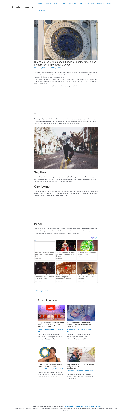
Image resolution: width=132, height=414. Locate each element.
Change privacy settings (93, 406)
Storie (87, 3)
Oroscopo (48, 3)
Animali (108, 3)
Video (55, 3)
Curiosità (63, 3)
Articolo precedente (41, 291)
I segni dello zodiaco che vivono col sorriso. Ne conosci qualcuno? (80, 366)
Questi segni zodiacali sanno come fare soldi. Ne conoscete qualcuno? (80, 324)
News (80, 3)
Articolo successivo (91, 291)
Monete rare (42, 11)
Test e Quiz (72, 3)
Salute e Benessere (97, 3)
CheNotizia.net (23, 7)
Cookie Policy (79, 406)
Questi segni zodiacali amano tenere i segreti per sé (50, 365)
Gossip (40, 3)
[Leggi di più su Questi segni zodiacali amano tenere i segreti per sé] (51, 354)
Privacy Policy (69, 406)
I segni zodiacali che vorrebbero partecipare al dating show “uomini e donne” (51, 324)
